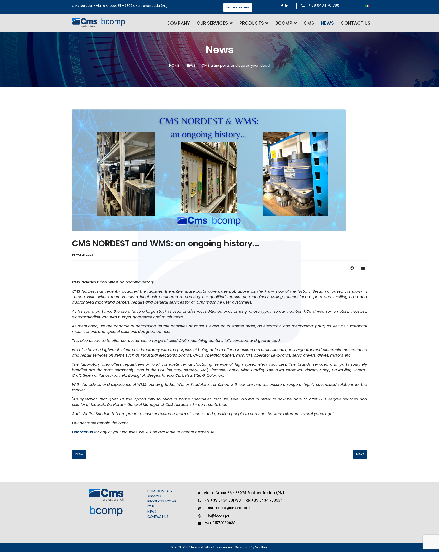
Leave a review (237, 7)
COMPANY (178, 23)
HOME (152, 491)
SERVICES (154, 496)
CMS (309, 23)
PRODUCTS (156, 501)
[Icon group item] (282, 6)
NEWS (327, 23)
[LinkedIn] (363, 268)
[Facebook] (352, 268)
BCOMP (283, 23)
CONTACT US (355, 23)
